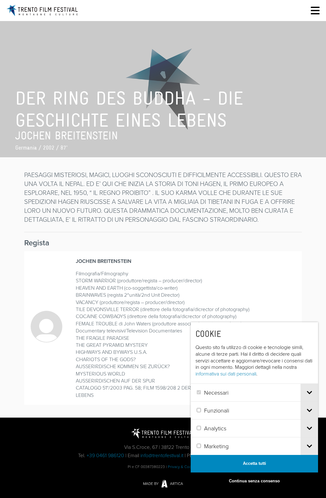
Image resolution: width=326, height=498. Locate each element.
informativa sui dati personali (225, 373)
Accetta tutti (254, 463)
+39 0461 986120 (105, 455)
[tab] (309, 392)
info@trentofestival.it (161, 455)
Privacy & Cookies (183, 466)
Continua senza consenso (254, 481)
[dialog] (254, 406)
